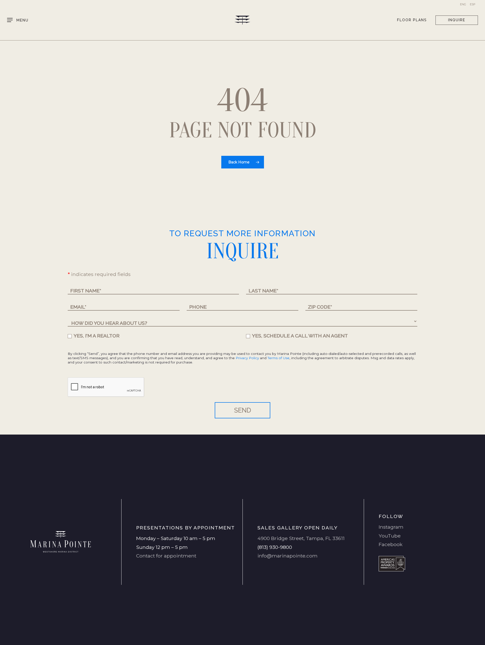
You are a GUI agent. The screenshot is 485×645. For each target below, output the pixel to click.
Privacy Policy (247, 358)
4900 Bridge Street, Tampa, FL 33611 (301, 538)
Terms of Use (278, 358)
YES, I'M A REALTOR (96, 335)
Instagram (391, 527)
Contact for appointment (166, 556)
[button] (18, 20)
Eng (463, 4)
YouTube (390, 536)
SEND (242, 410)
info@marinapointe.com (287, 556)
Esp (472, 4)
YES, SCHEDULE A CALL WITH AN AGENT (299, 335)
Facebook (390, 544)
